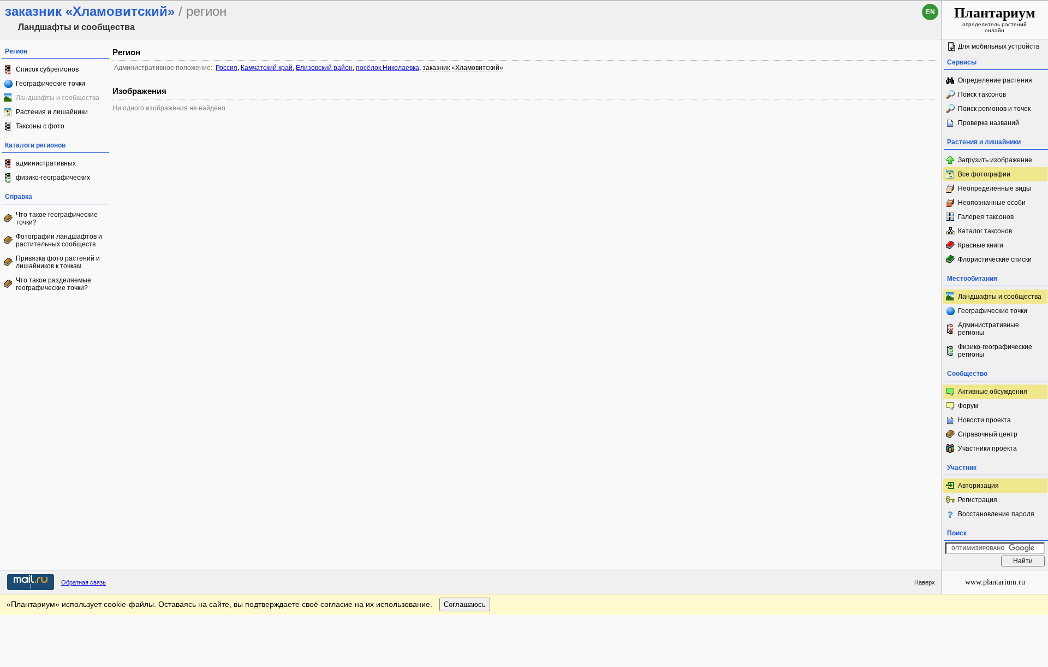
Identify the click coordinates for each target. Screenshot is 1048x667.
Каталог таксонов (985, 231)
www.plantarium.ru (995, 582)
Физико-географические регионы (995, 350)
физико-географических (53, 177)
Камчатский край (267, 68)
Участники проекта (987, 448)
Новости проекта (984, 420)
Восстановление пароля (996, 514)
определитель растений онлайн (994, 19)
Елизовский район (324, 68)
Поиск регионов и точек (994, 109)
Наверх (924, 582)
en (930, 12)
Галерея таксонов (986, 217)
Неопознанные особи (992, 202)
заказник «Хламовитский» (462, 68)
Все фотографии (984, 174)
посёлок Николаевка (387, 68)
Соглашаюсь (465, 604)
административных (46, 163)
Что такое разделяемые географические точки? (53, 284)
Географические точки (50, 83)
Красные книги (980, 245)
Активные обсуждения (992, 392)
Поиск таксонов (982, 94)
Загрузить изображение (995, 160)
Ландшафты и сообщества (999, 296)
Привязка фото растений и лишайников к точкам (58, 262)
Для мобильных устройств (998, 46)
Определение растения (995, 80)
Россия (226, 68)
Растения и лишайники (52, 112)
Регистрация (977, 500)
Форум (968, 406)
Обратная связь (83, 582)
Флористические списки (995, 259)
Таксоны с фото (40, 126)
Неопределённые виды (994, 188)
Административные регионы (988, 329)
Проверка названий (988, 123)
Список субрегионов (47, 69)
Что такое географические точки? (57, 218)
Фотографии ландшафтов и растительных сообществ (59, 240)
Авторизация (978, 485)
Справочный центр (987, 434)
